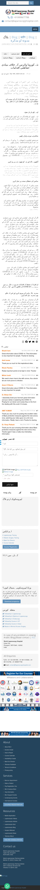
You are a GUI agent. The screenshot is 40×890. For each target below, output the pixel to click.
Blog (14, 37)
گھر (20, 492)
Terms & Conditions (10, 767)
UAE (28, 44)
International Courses (11, 801)
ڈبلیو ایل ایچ (26, 54)
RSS (33, 637)
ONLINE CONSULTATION (13, 840)
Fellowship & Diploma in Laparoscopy (16, 616)
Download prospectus (12, 601)
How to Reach (9, 753)
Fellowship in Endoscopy (12, 619)
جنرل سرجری (15, 54)
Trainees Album (9, 836)
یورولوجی (32, 58)
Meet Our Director (9, 540)
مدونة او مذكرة (20, 40)
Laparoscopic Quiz (10, 824)
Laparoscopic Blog (10, 827)
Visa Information (9, 792)
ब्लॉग (23, 37)
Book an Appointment (11, 780)
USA (34, 44)
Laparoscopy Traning (10, 535)
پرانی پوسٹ (7, 492)
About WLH (8, 747)
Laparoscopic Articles (11, 821)
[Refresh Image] (7, 472)
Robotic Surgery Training (11, 538)
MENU (35, 29)
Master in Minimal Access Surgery (15, 626)
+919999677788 (21, 17)
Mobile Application (10, 815)
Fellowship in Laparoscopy (12, 614)
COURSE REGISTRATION (13, 804)
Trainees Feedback (10, 764)
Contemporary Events (11, 798)
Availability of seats (10, 758)
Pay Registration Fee (11, 786)
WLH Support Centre (11, 795)
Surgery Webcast (10, 830)
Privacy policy (9, 770)
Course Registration (10, 547)
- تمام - (5, 54)
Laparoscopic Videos (11, 818)
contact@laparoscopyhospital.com (21, 20)
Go (31, 3)
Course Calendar (9, 543)
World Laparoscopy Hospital (18, 887)
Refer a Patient (9, 783)
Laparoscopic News (10, 833)
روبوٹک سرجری (7, 58)
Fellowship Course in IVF (12, 621)
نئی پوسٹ (33, 492)
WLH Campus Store (10, 789)
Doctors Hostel (9, 750)
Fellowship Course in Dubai (12, 624)
